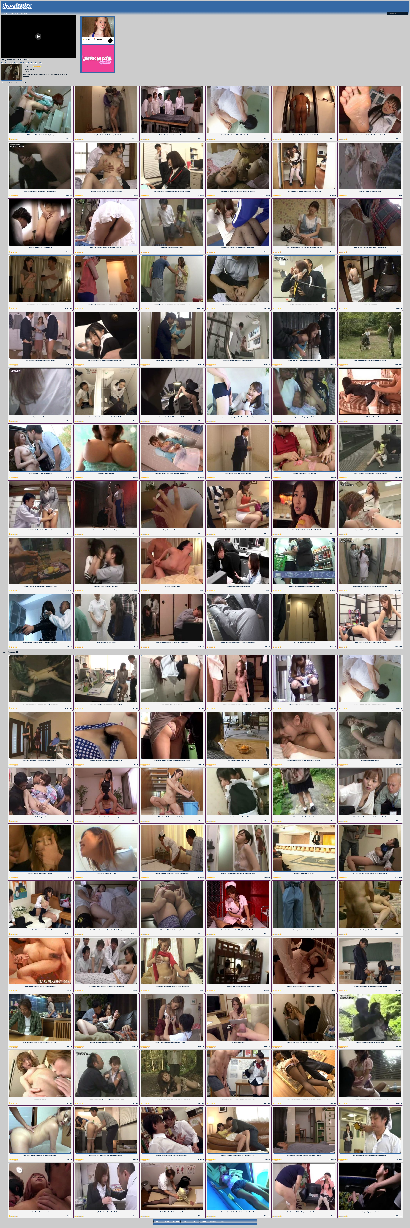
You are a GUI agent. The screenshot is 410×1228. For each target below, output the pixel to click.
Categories (24, 13)
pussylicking (55, 74)
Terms (158, 1221)
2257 (185, 1221)
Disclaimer (176, 1221)
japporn (36, 74)
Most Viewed (14, 13)
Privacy (167, 1221)
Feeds (194, 1221)
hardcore (42, 74)
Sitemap (203, 1221)
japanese (30, 74)
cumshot (26, 76)
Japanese (33, 69)
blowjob (48, 74)
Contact (222, 1221)
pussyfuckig (63, 74)
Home (5, 13)
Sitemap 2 (213, 1221)
